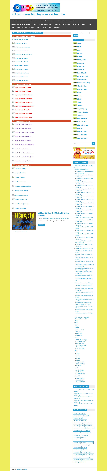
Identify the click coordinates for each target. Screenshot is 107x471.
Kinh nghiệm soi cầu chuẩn (62, 24)
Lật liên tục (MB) (82, 76)
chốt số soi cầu (82, 413)
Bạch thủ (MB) (81, 73)
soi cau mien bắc (90, 428)
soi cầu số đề (77, 442)
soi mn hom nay (86, 457)
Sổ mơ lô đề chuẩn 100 (79, 24)
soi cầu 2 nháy (77, 435)
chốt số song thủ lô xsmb (21, 39)
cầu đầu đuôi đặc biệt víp (21, 204)
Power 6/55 (81, 66)
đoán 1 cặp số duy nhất (79, 462)
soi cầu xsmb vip (85, 445)
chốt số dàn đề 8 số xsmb (21, 69)
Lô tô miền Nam (82, 122)
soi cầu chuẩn (85, 435)
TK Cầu (38, 27)
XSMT (18, 27)
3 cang (75, 413)
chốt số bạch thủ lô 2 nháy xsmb (23, 54)
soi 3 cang (76, 425)
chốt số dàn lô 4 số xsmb (21, 76)
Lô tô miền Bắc (82, 118)
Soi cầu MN (86, 440)
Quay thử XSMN (82, 138)
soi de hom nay (77, 449)
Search (76, 35)
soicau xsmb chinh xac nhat (80, 432)
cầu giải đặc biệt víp (20, 173)
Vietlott (31, 27)
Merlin (25, 469)
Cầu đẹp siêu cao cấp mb (46, 21)
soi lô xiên (91, 454)
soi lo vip (85, 454)
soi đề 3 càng (90, 459)
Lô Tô (49, 27)
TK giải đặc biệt (82, 109)
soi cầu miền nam (78, 440)
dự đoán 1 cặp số (78, 418)
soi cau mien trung (78, 430)
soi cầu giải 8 (77, 437)
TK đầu (79, 102)
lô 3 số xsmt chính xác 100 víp (23, 186)
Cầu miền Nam (81, 86)
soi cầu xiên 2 (77, 445)
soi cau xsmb (87, 430)
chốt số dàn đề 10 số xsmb (22, 73)
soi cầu (89, 432)
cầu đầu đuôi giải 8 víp (21, 199)
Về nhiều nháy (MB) (83, 83)
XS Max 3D (80, 70)
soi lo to (83, 452)
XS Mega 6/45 (81, 60)
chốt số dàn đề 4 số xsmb (21, 62)
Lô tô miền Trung (82, 125)
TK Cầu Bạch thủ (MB (81, 340)
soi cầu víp (83, 442)
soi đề (83, 459)
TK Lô (44, 27)
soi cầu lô (83, 437)
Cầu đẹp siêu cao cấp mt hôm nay (21, 24)
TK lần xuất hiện (82, 112)
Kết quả (24, 27)
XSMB (90, 24)
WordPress (19, 469)
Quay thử (57, 27)
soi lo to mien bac (78, 454)
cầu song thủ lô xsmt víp (21, 195)
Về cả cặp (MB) (82, 79)
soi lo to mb (88, 452)
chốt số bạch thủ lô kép (21, 43)
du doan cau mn (77, 415)
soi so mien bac (77, 459)
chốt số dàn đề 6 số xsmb (21, 65)
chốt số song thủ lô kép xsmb (22, 47)
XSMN (13, 27)
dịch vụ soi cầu (86, 415)
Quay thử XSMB (82, 131)
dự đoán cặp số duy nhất (79, 423)
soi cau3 (82, 425)
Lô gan (79, 92)
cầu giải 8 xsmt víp (20, 177)
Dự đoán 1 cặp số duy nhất (80, 420)
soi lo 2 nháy (77, 452)
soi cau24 (76, 428)
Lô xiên (79, 96)
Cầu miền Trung (82, 89)
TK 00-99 (80, 115)
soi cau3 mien (88, 425)
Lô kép (79, 99)
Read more (41, 225)
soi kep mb (84, 449)
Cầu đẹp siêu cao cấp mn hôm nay (42, 24)
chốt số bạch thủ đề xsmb (21, 50)
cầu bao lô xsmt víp (20, 181)
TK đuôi (79, 105)
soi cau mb (82, 428)
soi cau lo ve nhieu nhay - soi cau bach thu (59, 218)
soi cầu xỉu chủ (77, 447)
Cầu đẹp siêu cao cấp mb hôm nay (65, 21)
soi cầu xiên (90, 442)
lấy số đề (89, 423)
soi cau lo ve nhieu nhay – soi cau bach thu (38, 14)
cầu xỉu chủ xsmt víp (20, 168)
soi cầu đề (84, 447)
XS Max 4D (80, 63)
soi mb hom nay (77, 457)
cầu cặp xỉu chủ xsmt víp (21, 190)
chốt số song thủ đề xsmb (21, 58)
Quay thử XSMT (82, 135)
